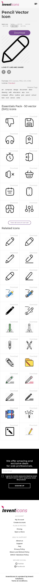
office (11, 95)
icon (27, 92)
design (15, 89)
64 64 (27, 24)
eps (23, 92)
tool (7, 98)
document (23, 89)
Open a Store (20, 532)
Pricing (19, 529)
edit (10, 92)
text (3, 98)
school (34, 95)
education (16, 92)
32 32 (20, 24)
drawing (4, 92)
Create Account (19, 522)
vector (12, 98)
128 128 (5, 26)
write (18, 98)
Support (19, 543)
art (3, 89)
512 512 (23, 26)
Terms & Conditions (19, 581)
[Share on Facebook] (4, 72)
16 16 (12, 24)
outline (17, 95)
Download (14, 116)
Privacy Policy (19, 549)
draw (30, 89)
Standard (11, 83)
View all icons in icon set (20, 223)
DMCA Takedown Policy (19, 555)
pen (22, 95)
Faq (19, 546)
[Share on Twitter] (9, 72)
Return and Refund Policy (19, 552)
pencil (28, 95)
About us (19, 541)
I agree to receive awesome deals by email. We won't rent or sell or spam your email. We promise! (21, 478)
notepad (5, 95)
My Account (19, 519)
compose (8, 89)
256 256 (14, 26)
